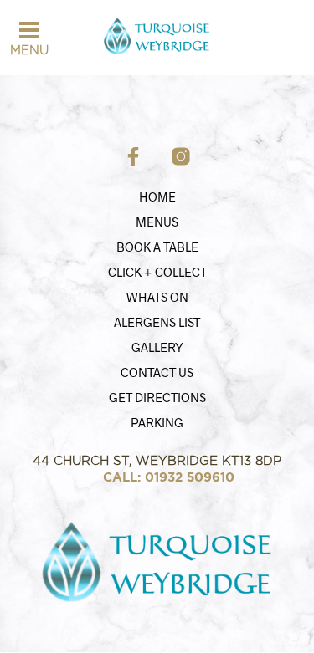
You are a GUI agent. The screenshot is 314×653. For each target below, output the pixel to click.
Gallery (157, 347)
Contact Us (157, 372)
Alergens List (157, 321)
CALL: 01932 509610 (168, 477)
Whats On (157, 296)
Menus (157, 221)
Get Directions (157, 397)
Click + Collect (157, 271)
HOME (157, 196)
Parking (157, 422)
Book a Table (157, 246)
